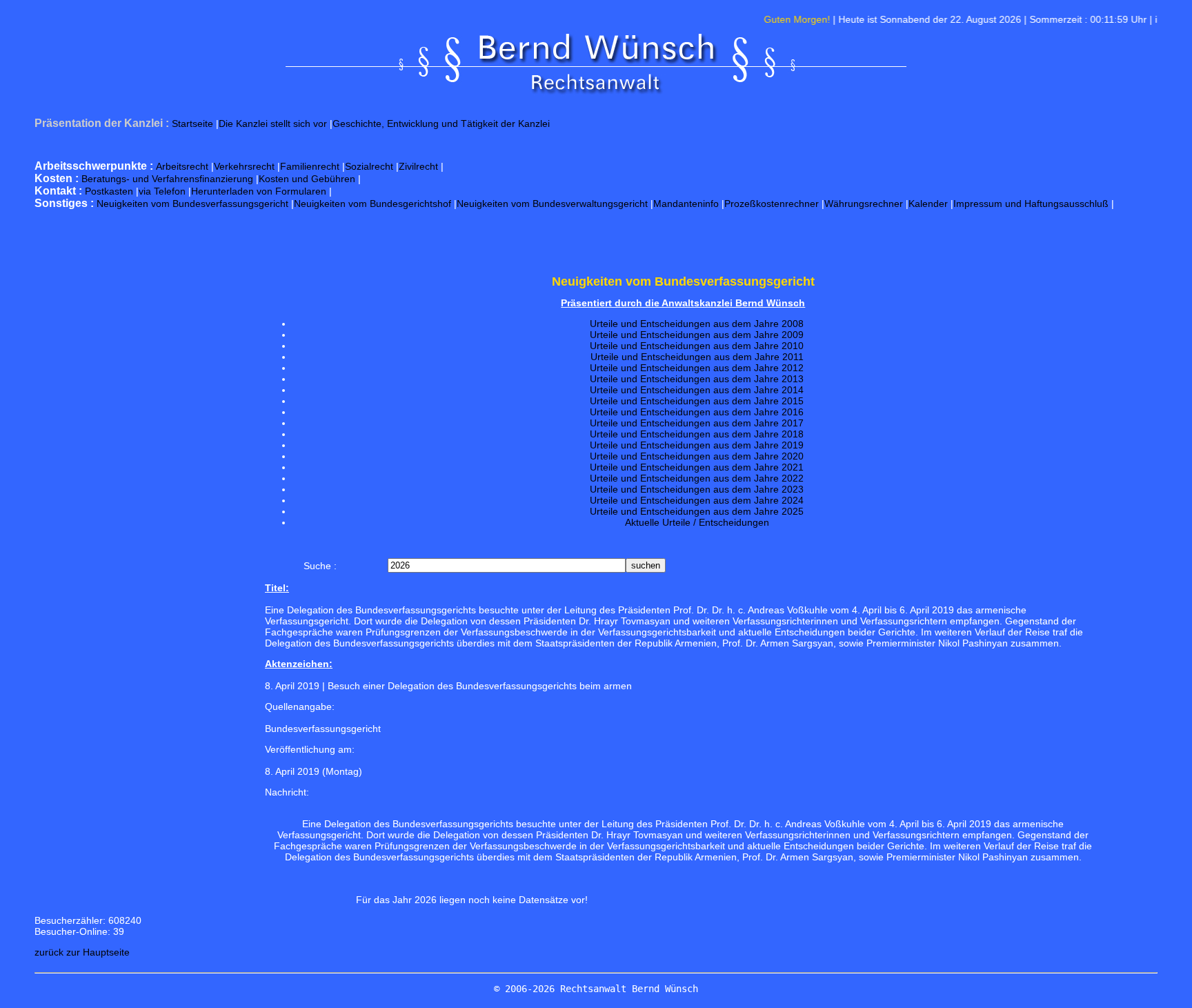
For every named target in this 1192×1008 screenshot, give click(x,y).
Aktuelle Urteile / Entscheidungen (697, 522)
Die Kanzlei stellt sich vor (273, 123)
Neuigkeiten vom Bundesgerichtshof (372, 203)
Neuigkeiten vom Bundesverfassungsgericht (192, 203)
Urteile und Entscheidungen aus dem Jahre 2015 (697, 400)
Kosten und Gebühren (307, 178)
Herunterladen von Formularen (258, 191)
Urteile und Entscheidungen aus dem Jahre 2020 (697, 456)
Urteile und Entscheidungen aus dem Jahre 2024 (697, 500)
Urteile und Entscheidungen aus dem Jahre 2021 (697, 467)
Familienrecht (309, 166)
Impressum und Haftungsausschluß (1031, 203)
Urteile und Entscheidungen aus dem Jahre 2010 (697, 345)
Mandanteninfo (686, 203)
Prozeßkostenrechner (771, 203)
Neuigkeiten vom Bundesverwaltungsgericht (552, 203)
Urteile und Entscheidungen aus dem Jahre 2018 (697, 433)
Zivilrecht (418, 166)
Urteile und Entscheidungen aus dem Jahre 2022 (697, 478)
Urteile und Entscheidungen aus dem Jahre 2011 (697, 356)
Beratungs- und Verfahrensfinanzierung (167, 178)
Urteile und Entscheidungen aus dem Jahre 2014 (697, 389)
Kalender (928, 203)
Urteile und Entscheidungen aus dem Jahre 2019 (697, 445)
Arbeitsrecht (182, 166)
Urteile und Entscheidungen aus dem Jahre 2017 (697, 422)
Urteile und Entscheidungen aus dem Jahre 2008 (697, 323)
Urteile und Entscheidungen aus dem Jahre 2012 (697, 367)
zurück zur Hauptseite (82, 952)
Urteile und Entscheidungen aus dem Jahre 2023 (697, 489)
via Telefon (162, 191)
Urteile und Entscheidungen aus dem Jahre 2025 (697, 511)
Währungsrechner (863, 203)
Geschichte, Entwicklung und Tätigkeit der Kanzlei (441, 123)
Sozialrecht (369, 166)
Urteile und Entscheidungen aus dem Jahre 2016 (697, 411)
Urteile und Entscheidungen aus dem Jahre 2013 (697, 378)
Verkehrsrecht (244, 166)
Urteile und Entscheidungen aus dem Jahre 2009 (697, 334)
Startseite (192, 123)
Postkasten (109, 191)
